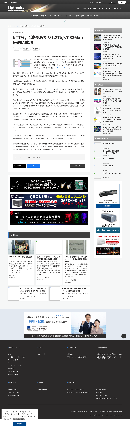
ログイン (112, 2)
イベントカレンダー (98, 2)
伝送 (33, 157)
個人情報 (109, 411)
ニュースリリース (63, 68)
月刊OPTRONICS (12, 389)
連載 (115, 8)
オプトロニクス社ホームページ (75, 389)
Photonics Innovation (14, 363)
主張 (84, 8)
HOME (9, 26)
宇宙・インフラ (31, 297)
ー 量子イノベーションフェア (17, 357)
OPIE (9, 354)
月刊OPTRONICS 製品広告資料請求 (77, 357)
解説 (89, 8)
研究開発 (35, 49)
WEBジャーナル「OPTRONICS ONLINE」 (78, 392)
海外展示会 (11, 369)
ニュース (15, 26)
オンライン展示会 (13, 375)
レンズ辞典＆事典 (42, 389)
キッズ (101, 8)
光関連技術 (26, 49)
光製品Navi (70, 354)
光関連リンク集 (117, 411)
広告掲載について (94, 411)
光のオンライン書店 (13, 392)
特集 (94, 8)
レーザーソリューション (15, 366)
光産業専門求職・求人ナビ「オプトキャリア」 (109, 354)
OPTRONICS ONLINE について (79, 411)
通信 (38, 157)
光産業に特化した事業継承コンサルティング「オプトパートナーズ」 (109, 358)
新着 (78, 8)
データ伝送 (27, 157)
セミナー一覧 (41, 354)
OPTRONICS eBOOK (13, 395)
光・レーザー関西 (13, 360)
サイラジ (108, 8)
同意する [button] (19, 424)
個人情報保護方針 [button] (19, 419)
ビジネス (11, 275)
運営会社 (102, 411)
